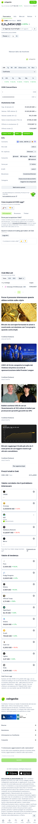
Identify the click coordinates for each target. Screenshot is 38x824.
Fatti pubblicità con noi (8, 196)
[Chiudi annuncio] (34, 515)
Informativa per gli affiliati (8, 275)
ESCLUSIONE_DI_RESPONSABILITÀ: (12, 778)
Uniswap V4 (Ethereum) (19, 223)
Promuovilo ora (31, 549)
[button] (34, 147)
